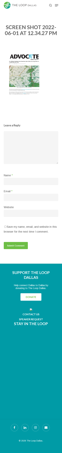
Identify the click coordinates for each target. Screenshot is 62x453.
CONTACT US (31, 314)
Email (8, 191)
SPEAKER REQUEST (31, 319)
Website (9, 207)
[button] (56, 5)
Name (8, 175)
